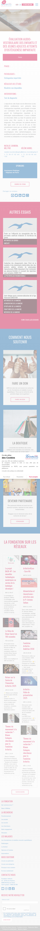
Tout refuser (6, 477)
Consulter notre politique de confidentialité (12, 471)
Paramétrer (20, 477)
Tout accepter (33, 477)
